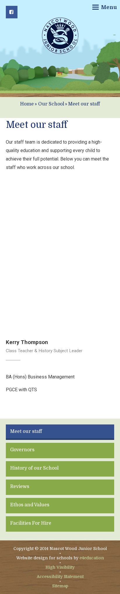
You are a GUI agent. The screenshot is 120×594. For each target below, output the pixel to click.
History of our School (34, 468)
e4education (92, 558)
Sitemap (60, 586)
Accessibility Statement (60, 576)
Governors (22, 449)
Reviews (19, 486)
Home (27, 104)
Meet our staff (84, 104)
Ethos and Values (29, 504)
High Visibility (60, 567)
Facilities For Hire (30, 523)
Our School (51, 104)
